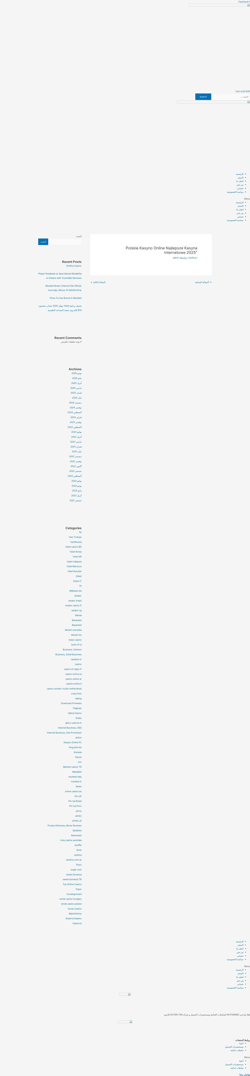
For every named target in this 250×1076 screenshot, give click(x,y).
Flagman (77, 708)
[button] (125, 199)
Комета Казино (74, 918)
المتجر (240, 177)
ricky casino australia (71, 840)
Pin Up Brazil (75, 801)
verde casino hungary (70, 898)
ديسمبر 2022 (75, 456)
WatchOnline (75, 913)
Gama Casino (75, 713)
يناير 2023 (77, 451)
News (79, 786)
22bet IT (77, 581)
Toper (79, 889)
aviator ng (76, 610)
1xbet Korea (76, 551)
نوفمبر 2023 (76, 422)
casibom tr (76, 659)
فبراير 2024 (76, 417)
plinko (78, 815)
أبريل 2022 (76, 495)
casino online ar (73, 679)
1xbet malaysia (74, 561)
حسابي (240, 188)
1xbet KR (77, 556)
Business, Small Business (68, 654)
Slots (79, 850)
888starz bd (75, 590)
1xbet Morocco (74, 566)
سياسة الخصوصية (235, 192)
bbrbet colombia (73, 630)
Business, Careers (72, 649)
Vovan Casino (75, 908)
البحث (79, 236)
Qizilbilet (77, 830)
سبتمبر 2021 (76, 500)
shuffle (78, 845)
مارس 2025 (76, 388)
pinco (79, 811)
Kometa (78, 752)
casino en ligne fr (73, 669)
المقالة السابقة (203, 282)
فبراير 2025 (76, 392)
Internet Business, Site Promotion (64, 732)
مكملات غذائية (237, 1050)
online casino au (73, 791)
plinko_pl (77, 820)
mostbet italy (75, 776)
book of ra (76, 644)
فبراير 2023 (76, 446)
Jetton (78, 737)
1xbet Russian (74, 571)
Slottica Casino (74, 265)
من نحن (240, 184)
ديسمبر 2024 (75, 402)
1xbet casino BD (73, 546)
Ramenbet (76, 835)
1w (80, 532)
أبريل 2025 (76, 383)
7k (80, 586)
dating (78, 698)
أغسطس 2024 (75, 412)
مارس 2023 (76, 441)
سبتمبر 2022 (75, 471)
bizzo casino (75, 639)
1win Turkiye (75, 537)
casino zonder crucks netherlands (64, 688)
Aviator (78, 595)
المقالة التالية (98, 282)
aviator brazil (75, 600)
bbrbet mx (76, 634)
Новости (77, 923)
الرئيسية (239, 174)
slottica (192, 257)
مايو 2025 (77, 378)
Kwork (78, 757)
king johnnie (75, 747)
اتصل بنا (239, 181)
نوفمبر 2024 (76, 407)
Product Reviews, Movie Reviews (65, 825)
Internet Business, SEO (70, 727)
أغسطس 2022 (75, 476)
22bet (79, 576)
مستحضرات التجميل (234, 1046)
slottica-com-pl (74, 859)
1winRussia (76, 542)
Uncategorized (74, 894)
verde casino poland (71, 903)
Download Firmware (71, 703)
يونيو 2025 (77, 373)
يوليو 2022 (76, 480)
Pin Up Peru (75, 806)
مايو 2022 (77, 490)
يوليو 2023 (76, 431)
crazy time (76, 693)
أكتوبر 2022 (76, 466)
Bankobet (77, 620)
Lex (80, 762)
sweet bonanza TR (72, 879)
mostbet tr (76, 781)
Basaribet (77, 625)
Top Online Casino (72, 884)
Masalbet (77, 771)
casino (78, 664)
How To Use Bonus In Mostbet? (65, 298)
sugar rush (76, 869)
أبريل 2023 (76, 436)
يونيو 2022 (77, 485)
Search (203, 96)
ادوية (241, 1043)
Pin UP (78, 796)
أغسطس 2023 (75, 427)
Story (79, 864)
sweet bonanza (74, 874)
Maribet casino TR (72, 766)
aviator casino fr (73, 605)
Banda (78, 615)
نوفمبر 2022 (76, 461)
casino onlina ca (73, 674)
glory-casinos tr (73, 722)
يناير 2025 (77, 397)
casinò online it (74, 683)
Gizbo (79, 718)
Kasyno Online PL (73, 742)
